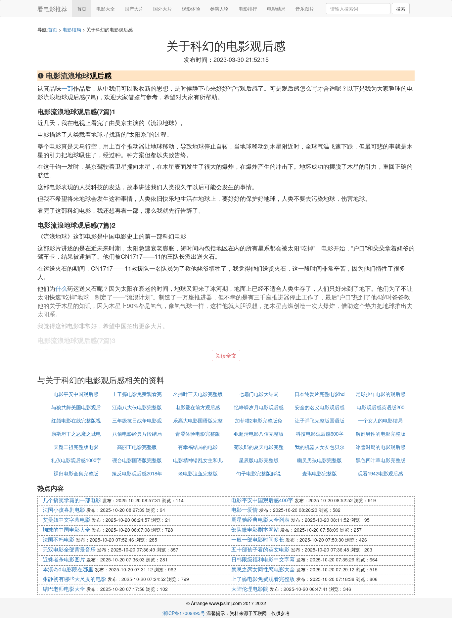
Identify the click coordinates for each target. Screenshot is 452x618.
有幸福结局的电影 (198, 446)
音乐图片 (304, 8)
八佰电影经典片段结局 (137, 433)
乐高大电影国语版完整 (198, 420)
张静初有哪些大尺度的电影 (74, 579)
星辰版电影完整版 (259, 460)
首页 (81, 8)
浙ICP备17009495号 (183, 613)
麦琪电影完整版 (319, 473)
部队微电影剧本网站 (255, 529)
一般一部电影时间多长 (257, 539)
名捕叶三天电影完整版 (198, 393)
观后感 (101, 75)
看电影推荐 (52, 8)
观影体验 (191, 8)
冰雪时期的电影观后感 (380, 446)
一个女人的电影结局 (380, 420)
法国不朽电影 (58, 539)
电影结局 (276, 8)
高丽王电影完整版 (137, 446)
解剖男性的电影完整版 (380, 433)
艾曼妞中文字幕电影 (66, 519)
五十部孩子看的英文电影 (260, 549)
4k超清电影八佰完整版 (259, 433)
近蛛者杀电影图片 (64, 559)
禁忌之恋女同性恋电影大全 (263, 569)
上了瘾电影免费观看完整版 (263, 579)
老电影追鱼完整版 (198, 473)
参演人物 (219, 8)
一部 (67, 88)
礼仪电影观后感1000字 (76, 460)
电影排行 (248, 8)
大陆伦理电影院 (249, 589)
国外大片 (162, 8)
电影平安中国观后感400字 (262, 500)
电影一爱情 (244, 509)
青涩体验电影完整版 (197, 433)
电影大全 (105, 8)
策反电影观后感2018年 (137, 473)
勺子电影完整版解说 (258, 473)
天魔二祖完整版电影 (76, 446)
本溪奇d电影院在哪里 (68, 569)
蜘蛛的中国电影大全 (66, 529)
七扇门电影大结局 (259, 393)
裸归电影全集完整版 (76, 473)
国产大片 (134, 8)
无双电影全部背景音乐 (69, 549)
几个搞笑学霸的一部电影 (72, 500)
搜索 (400, 8)
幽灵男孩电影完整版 (319, 460)
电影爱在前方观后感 (197, 407)
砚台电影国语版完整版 (137, 460)
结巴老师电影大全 (64, 589)
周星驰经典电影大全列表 (260, 519)
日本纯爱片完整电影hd (319, 393)
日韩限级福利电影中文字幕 (263, 559)
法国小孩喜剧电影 (64, 509)
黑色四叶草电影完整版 (380, 460)
